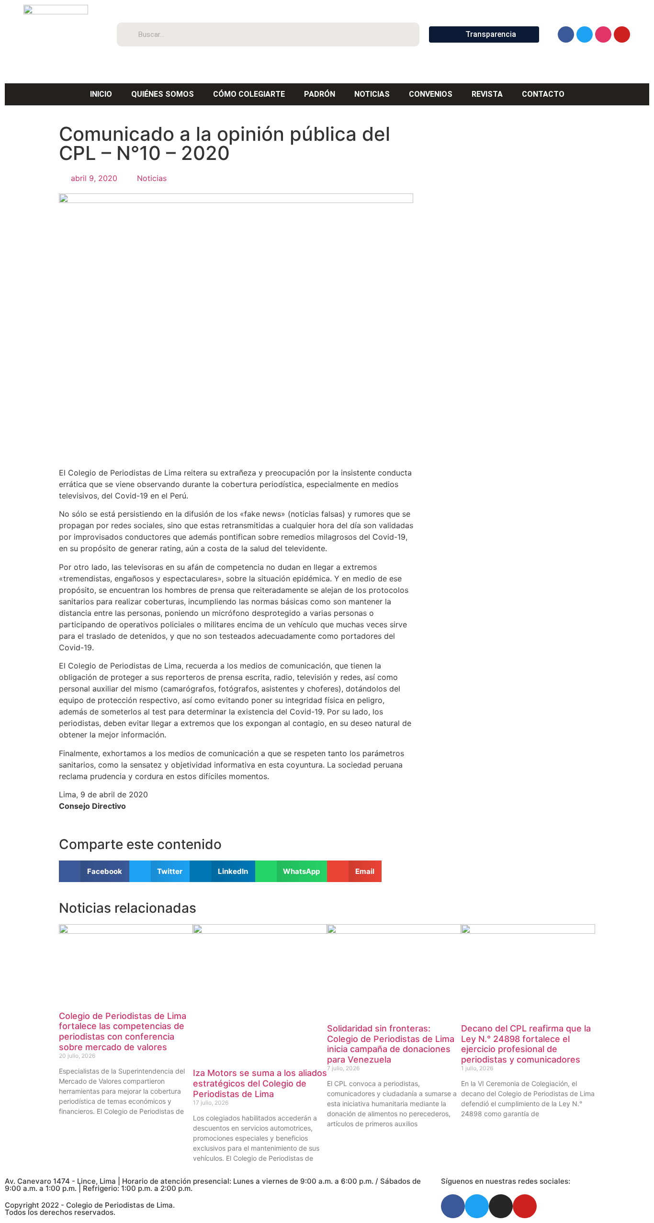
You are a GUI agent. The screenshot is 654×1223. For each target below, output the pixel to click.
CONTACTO (543, 94)
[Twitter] (584, 34)
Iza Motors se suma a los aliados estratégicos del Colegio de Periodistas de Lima (260, 1083)
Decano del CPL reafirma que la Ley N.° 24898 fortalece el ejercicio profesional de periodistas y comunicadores (526, 1043)
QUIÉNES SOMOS (162, 94)
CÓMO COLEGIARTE (249, 94)
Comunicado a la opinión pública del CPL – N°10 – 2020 (224, 143)
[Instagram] (603, 34)
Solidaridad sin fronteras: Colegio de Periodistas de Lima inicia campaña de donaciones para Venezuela (390, 1043)
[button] (94, 871)
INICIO (101, 94)
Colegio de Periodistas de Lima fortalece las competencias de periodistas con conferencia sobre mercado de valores (122, 1031)
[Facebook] (566, 34)
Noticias (152, 178)
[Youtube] (622, 34)
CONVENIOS (430, 94)
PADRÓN (319, 94)
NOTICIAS (372, 94)
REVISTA (487, 94)
